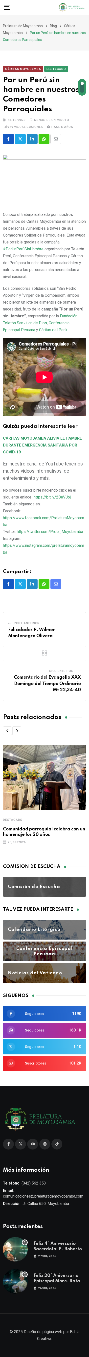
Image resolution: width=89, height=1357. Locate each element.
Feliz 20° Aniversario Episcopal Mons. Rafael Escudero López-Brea (59, 1281)
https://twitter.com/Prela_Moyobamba (50, 531)
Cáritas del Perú (53, 329)
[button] (7, 730)
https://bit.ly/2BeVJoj (52, 497)
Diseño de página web (43, 1331)
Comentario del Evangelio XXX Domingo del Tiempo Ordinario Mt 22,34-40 (47, 683)
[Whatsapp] (44, 139)
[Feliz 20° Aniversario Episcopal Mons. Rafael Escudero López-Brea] (15, 1281)
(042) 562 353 (34, 1183)
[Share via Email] (55, 139)
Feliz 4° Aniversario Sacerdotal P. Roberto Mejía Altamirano (58, 1249)
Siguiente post (62, 671)
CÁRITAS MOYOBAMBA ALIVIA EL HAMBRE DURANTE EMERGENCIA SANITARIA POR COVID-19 (42, 445)
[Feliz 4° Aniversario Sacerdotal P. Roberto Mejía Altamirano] (15, 1249)
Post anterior (27, 623)
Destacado (12, 820)
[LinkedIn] (32, 139)
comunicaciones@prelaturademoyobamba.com (43, 1196)
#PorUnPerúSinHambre (23, 249)
